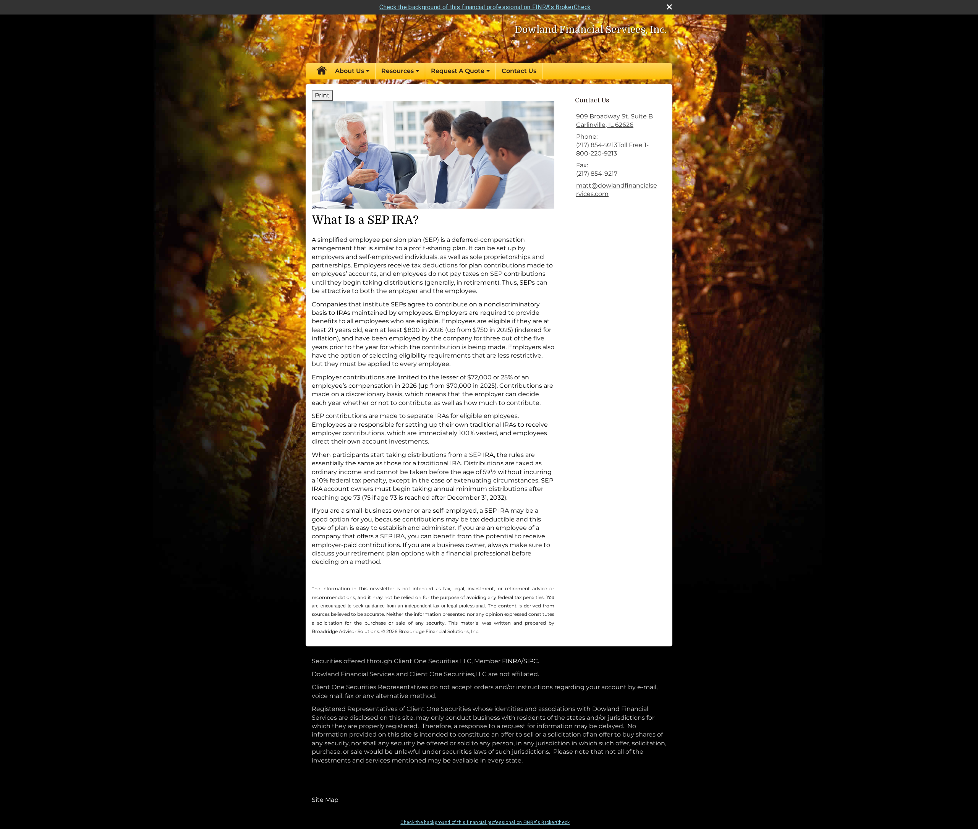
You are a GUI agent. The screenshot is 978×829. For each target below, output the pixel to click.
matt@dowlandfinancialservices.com (616, 190)
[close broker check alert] (669, 7)
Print (322, 95)
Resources (397, 70)
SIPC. (531, 661)
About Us (349, 70)
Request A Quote (457, 70)
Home (321, 71)
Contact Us (519, 70)
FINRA (510, 661)
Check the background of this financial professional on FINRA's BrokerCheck (485, 7)
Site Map (325, 799)
